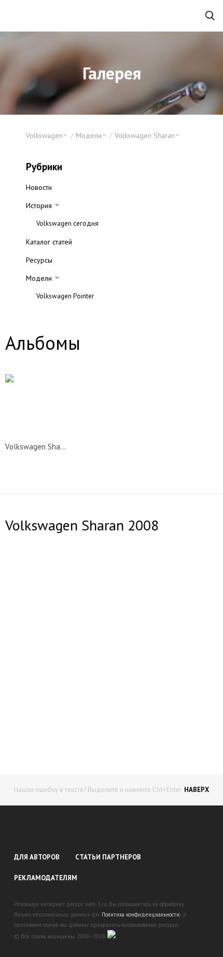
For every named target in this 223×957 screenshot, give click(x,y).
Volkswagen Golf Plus (68, 314)
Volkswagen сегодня (67, 223)
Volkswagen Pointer (65, 296)
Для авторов (37, 857)
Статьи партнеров (108, 857)
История (39, 205)
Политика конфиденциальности (140, 914)
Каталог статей (49, 242)
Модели (39, 278)
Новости (39, 187)
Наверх (196, 789)
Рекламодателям (45, 877)
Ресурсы (39, 260)
